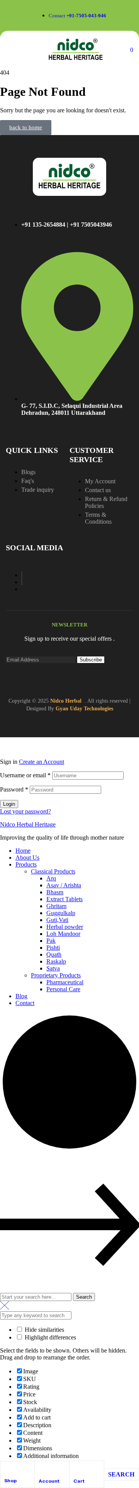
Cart (79, 1481)
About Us (27, 857)
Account (49, 1481)
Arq (51, 878)
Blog (21, 996)
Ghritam (56, 906)
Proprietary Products (56, 975)
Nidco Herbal (65, 701)
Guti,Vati (57, 920)
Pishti (53, 947)
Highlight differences (49, 1337)
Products (26, 864)
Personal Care (63, 989)
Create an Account (41, 761)
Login (9, 804)
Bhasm (54, 892)
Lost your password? (25, 811)
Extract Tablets (64, 899)
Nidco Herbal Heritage (28, 824)
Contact (24, 1003)
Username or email (25, 775)
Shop (10, 1480)
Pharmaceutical (64, 982)
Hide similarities (43, 1329)
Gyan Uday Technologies (84, 708)
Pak (51, 940)
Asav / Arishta (63, 885)
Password (14, 789)
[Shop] (7, 1468)
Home (23, 850)
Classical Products (53, 871)
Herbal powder (64, 927)
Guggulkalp (60, 913)
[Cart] (76, 1468)
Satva (53, 968)
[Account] (42, 1468)
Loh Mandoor (63, 933)
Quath (53, 954)
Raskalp (56, 961)
